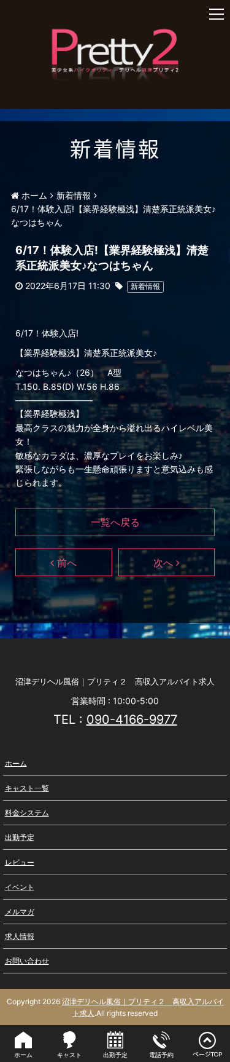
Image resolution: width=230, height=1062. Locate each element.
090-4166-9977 (131, 719)
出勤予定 (19, 837)
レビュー (19, 861)
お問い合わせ (27, 960)
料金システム (27, 812)
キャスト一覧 (27, 788)
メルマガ (19, 911)
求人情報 (19, 936)
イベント (19, 886)
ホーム (16, 762)
